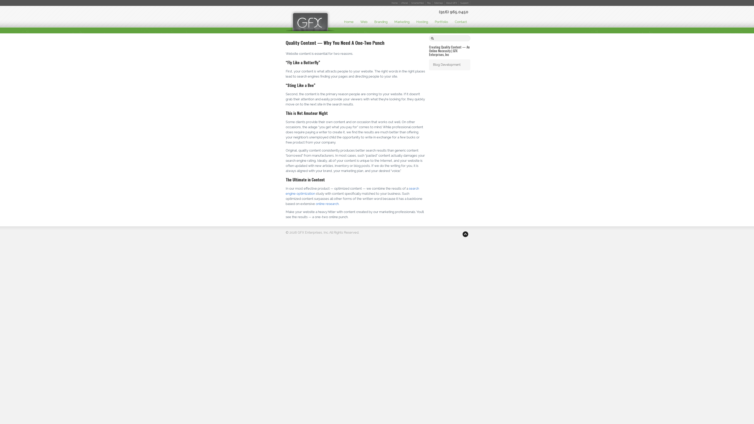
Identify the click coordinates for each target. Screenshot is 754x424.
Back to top (465, 234)
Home (395, 3)
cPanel (404, 3)
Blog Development (447, 65)
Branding (381, 22)
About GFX (451, 3)
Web (364, 22)
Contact (461, 22)
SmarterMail (417, 3)
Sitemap (438, 3)
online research (327, 204)
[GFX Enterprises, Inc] (310, 22)
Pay (429, 3)
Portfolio (441, 22)
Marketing (402, 22)
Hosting (422, 22)
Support (464, 3)
